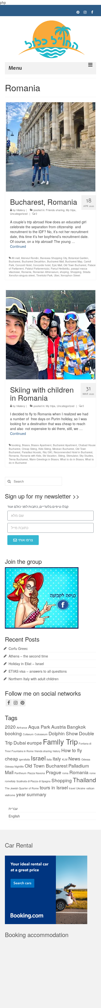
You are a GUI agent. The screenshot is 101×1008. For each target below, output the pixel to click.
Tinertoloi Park (44, 275)
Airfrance (22, 727)
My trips (71, 210)
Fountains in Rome (23, 751)
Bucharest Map (73, 261)
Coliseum (28, 734)
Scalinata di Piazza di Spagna (33, 781)
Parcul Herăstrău (60, 268)
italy (57, 758)
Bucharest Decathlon (34, 261)
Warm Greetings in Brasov (44, 459)
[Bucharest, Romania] (50, 146)
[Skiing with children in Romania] (50, 334)
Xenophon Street (70, 275)
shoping (64, 272)
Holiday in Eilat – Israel (26, 663)
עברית (13, 808)
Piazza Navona (36, 773)
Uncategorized (18, 213)
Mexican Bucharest (63, 449)
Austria (58, 726)
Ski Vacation (50, 455)
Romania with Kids (30, 455)
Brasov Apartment (41, 445)
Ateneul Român (30, 258)
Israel (38, 758)
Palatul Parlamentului (37, 268)
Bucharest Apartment (65, 445)
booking (16, 445)
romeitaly (10, 781)
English (14, 816)
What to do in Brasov (72, 459)
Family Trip (60, 741)
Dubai (19, 742)
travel (72, 788)
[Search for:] (33, 481)
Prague (53, 772)
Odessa (85, 759)
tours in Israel (54, 787)
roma (65, 773)
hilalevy (20, 210)
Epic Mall (57, 265)
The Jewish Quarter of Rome (22, 788)
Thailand (84, 779)
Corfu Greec (18, 648)
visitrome (10, 795)
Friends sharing (55, 210)
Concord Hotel (23, 265)
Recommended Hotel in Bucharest (73, 452)
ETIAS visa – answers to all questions (38, 671)
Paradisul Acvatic (31, 452)
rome (92, 773)
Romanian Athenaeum (45, 272)
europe (34, 742)
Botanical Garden (78, 258)
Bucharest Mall (55, 261)
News (74, 758)
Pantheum (20, 773)
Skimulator (72, 455)
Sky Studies (86, 455)
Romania (26, 272)
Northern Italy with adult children (34, 678)
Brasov (26, 445)
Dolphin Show (63, 733)
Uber (56, 275)
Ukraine (80, 788)
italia (49, 759)
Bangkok (76, 726)
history (56, 751)
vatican (90, 788)
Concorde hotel (41, 265)
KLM (64, 759)
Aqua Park (39, 726)
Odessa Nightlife (14, 766)
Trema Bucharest (18, 459)
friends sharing (43, 751)
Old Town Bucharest (74, 265)
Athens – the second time (28, 656)
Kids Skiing (44, 449)
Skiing (61, 455)
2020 (10, 726)
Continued (18, 246)
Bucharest (14, 261)
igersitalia (24, 759)
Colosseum (41, 734)
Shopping (75, 272)
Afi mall (16, 258)
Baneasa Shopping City (53, 258)
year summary (31, 794)
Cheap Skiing (29, 449)
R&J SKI (47, 452)
